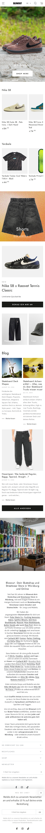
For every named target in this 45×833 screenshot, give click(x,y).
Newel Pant (20, 664)
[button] (28, 3)
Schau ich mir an (22, 304)
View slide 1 (15, 78)
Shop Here (22, 73)
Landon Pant (10, 664)
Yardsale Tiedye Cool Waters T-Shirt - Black (14, 177)
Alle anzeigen (22, 508)
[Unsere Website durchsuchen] (35, 3)
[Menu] (3, 3)
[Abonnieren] (41, 772)
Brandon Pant (34, 661)
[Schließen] (41, 793)
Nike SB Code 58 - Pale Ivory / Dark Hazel (12, 123)
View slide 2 (22, 78)
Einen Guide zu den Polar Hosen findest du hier (22, 667)
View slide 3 (30, 78)
